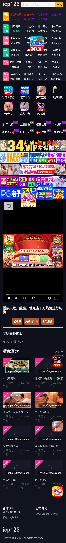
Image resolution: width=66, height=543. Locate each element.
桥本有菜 (42, 66)
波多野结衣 (15, 62)
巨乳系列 (29, 30)
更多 (57, 351)
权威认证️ (41, 124)
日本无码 (29, 26)
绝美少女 (15, 42)
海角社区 (42, 78)
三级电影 (15, 30)
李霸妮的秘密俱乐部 (46, 446)
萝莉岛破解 (56, 74)
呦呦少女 (29, 78)
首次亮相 (29, 42)
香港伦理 (17, 341)
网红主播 (15, 50)
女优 (5, 62)
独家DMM (56, 42)
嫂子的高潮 (41, 480)
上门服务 (47, 321)
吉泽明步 (56, 62)
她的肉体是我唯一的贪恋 (49, 378)
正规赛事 (25, 124)
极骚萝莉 (15, 54)
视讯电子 (25, 132)
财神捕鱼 (58, 132)
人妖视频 (56, 38)
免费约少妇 (31, 321)
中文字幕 (56, 26)
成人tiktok (56, 78)
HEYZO (29, 54)
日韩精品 (29, 50)
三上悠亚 (29, 66)
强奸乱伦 (42, 38)
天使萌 (28, 62)
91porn (42, 74)
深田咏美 (42, 62)
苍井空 (56, 66)
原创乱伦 (29, 74)
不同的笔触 (9, 378)
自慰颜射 (56, 54)
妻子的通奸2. (42, 412)
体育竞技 (8, 124)
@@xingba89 (10, 517)
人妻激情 (42, 30)
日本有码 (42, 26)
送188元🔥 (8, 132)
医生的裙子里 (10, 446)
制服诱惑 (15, 38)
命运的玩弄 (9, 480)
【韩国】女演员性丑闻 (15, 412)
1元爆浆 (57, 124)
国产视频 (15, 26)
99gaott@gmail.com (47, 513)
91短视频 (15, 78)
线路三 (17, 321)
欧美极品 (56, 30)
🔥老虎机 (41, 132)
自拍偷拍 (29, 38)
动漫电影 (56, 50)
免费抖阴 (15, 74)
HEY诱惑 (42, 42)
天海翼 (15, 66)
